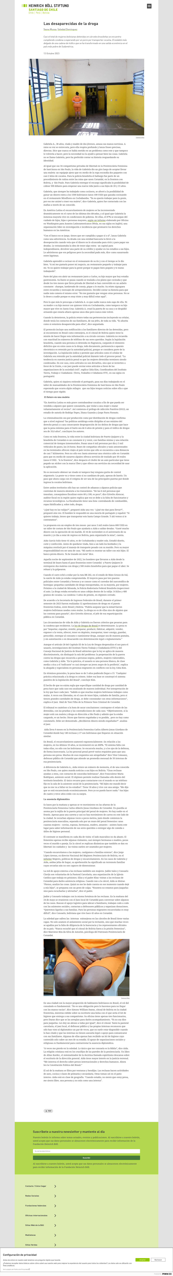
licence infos (140, 137)
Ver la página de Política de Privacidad (15, 1269)
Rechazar (158, 1260)
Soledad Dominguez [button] (67, 29)
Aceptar (142, 1260)
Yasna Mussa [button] (50, 29)
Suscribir (86, 1158)
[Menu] (149, 6)
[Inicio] (45, 9)
